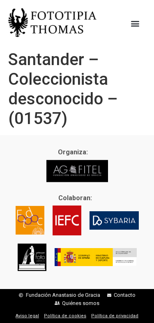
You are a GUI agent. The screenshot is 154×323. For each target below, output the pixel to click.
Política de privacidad (114, 315)
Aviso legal (27, 315)
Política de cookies (65, 315)
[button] (135, 23)
